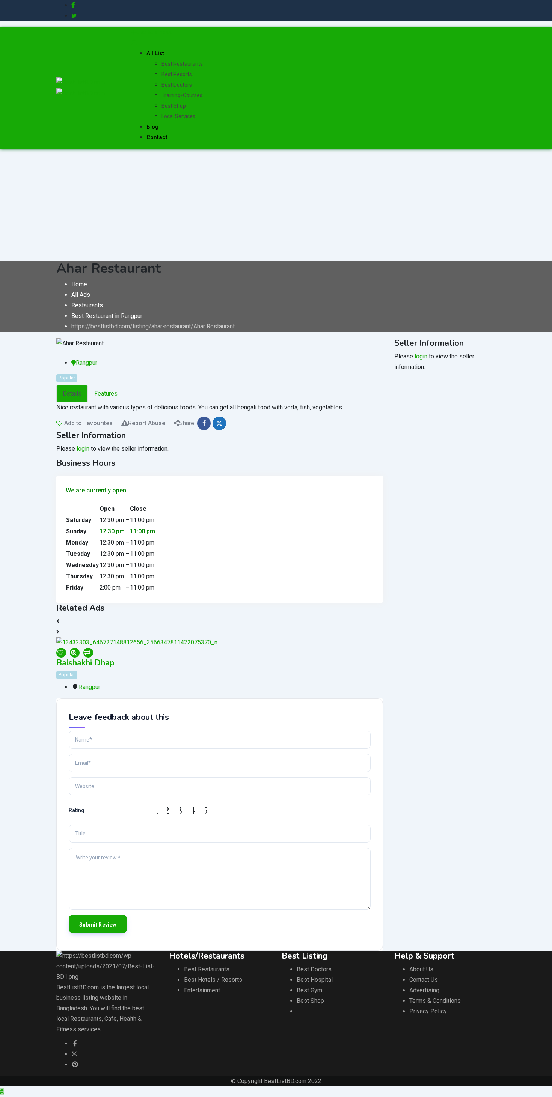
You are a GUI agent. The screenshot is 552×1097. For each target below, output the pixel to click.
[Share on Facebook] (204, 423)
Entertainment (202, 990)
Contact (156, 137)
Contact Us (423, 979)
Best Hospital (315, 979)
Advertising (424, 990)
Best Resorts (176, 74)
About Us (421, 969)
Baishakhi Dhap (85, 662)
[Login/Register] (134, 42)
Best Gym (309, 990)
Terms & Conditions (435, 1000)
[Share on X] (219, 423)
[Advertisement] (276, 204)
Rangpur (86, 362)
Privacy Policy (428, 1011)
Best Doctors (176, 85)
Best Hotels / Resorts (213, 979)
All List (155, 53)
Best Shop (173, 106)
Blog (152, 126)
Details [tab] (72, 393)
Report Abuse (146, 423)
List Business (154, 32)
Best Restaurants (182, 64)
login (83, 448)
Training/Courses (181, 95)
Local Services (178, 116)
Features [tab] (106, 393)
